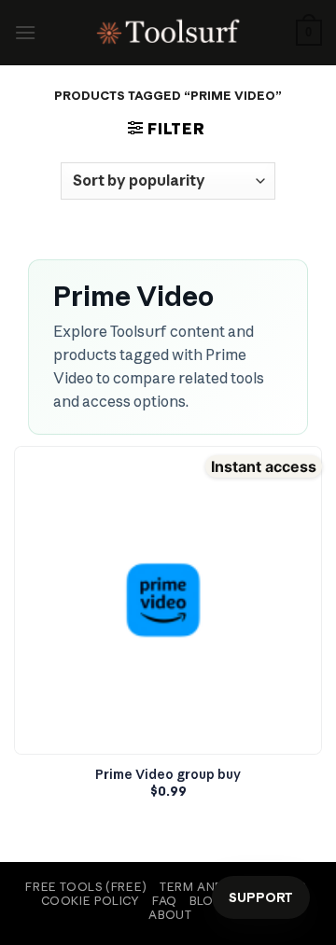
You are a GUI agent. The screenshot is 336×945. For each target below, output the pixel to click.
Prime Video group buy (168, 775)
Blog (206, 901)
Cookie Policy (90, 901)
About (169, 915)
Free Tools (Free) (86, 887)
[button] (25, 32)
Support (261, 897)
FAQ (164, 901)
